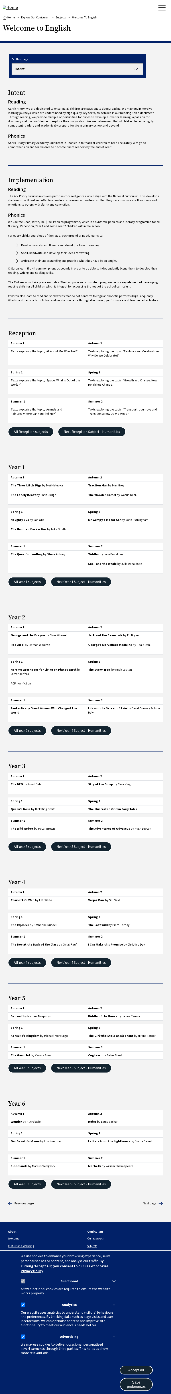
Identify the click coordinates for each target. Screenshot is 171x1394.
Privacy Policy (32, 1271)
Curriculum (95, 1231)
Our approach (95, 1239)
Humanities (149, 1204)
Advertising (69, 1337)
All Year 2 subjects (27, 730)
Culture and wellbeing (21, 1246)
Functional (69, 1281)
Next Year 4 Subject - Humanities (81, 962)
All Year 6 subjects (27, 1184)
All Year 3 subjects (27, 846)
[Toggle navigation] (162, 7)
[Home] (20, 7)
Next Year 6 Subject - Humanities (81, 1184)
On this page (20, 60)
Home (11, 18)
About (12, 1231)
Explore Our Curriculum (35, 18)
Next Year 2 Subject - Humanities (81, 730)
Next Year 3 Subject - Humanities (81, 846)
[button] (113, 1281)
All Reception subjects (31, 431)
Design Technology (21, 1204)
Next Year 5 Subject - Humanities (81, 1068)
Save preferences (136, 1384)
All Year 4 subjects (27, 962)
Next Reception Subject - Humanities (92, 431)
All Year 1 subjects (27, 581)
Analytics (69, 1305)
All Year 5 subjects (27, 1068)
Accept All (136, 1370)
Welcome (13, 1239)
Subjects (61, 18)
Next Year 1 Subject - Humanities (81, 581)
